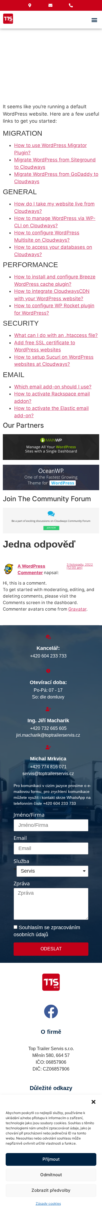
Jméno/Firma (29, 815)
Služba (21, 861)
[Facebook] (51, 1011)
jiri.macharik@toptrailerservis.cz (48, 735)
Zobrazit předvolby (51, 1190)
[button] (93, 1102)
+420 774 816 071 (48, 766)
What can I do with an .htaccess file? (56, 335)
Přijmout (51, 1159)
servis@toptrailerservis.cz (48, 773)
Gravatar (77, 609)
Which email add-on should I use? (53, 387)
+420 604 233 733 (48, 656)
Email (20, 838)
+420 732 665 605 (48, 728)
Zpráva (22, 884)
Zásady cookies (48, 1203)
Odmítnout (51, 1174)
